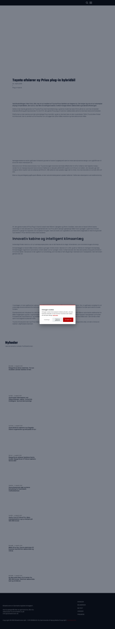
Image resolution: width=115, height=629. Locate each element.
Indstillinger (47, 319)
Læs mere (55, 315)
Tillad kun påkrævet (57, 319)
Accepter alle (68, 319)
